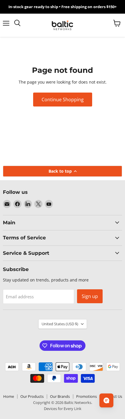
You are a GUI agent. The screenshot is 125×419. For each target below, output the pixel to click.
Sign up (90, 296)
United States (60, 323)
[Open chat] (106, 400)
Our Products (32, 396)
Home (8, 396)
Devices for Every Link (62, 408)
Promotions (86, 396)
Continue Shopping (63, 99)
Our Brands (60, 396)
